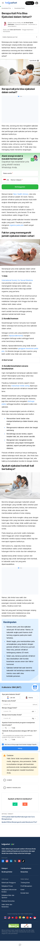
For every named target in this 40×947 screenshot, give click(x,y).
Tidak (13, 728)
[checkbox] (3, 744)
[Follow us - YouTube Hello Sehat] (19, 861)
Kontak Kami (25, 893)
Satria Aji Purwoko (15, 29)
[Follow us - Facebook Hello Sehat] (3, 861)
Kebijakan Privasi (7, 886)
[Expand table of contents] (20, 37)
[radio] (3, 728)
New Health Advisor (20, 194)
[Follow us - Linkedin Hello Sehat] (11, 861)
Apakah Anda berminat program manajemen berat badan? (18, 724)
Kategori (5, 868)
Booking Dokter (7, 872)
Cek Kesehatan (26, 868)
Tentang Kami (25, 882)
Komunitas (24, 872)
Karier (23, 889)
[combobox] (33, 711)
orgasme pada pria (16, 225)
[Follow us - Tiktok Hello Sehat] (23, 861)
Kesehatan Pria (6, 8)
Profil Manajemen (26, 886)
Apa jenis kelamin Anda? (11, 694)
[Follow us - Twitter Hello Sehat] (15, 861)
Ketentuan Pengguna (9, 882)
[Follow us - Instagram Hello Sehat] (7, 861)
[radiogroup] (20, 697)
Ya (5, 728)
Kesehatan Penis (19, 8)
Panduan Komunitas (8, 901)
